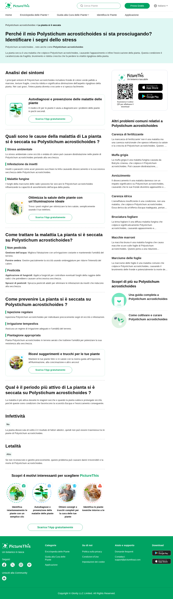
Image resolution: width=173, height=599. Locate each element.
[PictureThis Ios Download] (150, 87)
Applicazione (132, 15)
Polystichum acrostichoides (20, 25)
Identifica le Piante (107, 15)
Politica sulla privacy (92, 551)
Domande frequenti (124, 551)
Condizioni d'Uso (90, 557)
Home (8, 15)
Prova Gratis (137, 5)
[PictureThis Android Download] (150, 96)
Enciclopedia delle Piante (57, 551)
